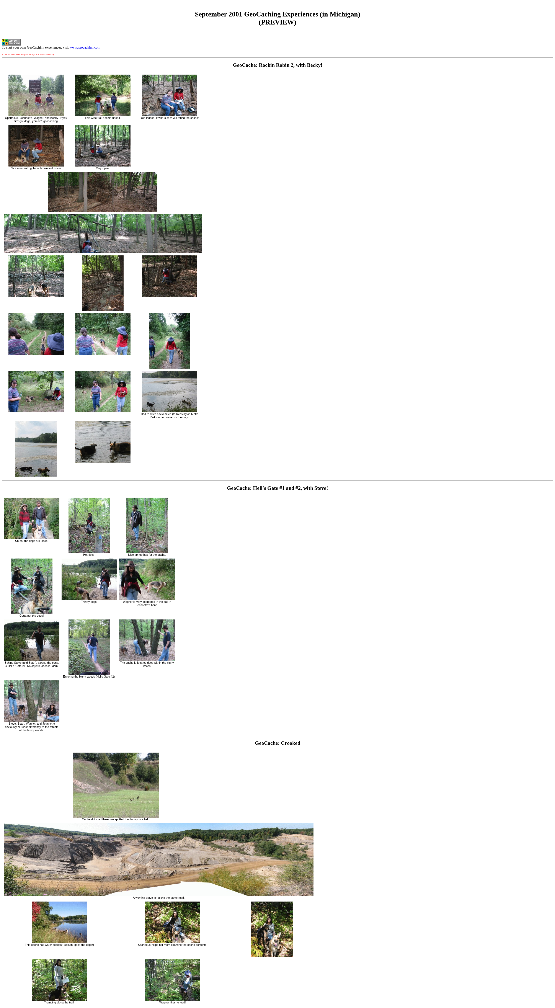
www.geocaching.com (84, 47)
